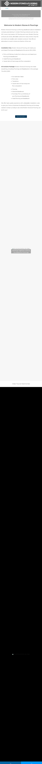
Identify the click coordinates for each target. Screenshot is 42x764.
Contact (34, 8)
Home (6, 8)
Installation (20, 8)
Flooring (12, 8)
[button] (21, 116)
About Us (27, 8)
